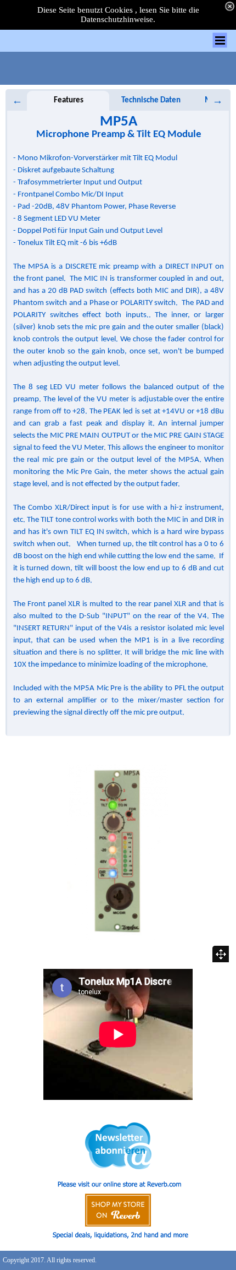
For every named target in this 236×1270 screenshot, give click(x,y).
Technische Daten (151, 100)
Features (68, 100)
